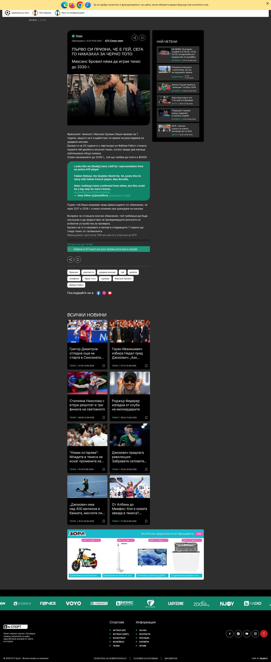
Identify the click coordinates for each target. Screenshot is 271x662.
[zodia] (198, 603)
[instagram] (255, 633)
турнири (105, 278)
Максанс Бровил (123, 278)
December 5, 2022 (119, 195)
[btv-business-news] (122, 603)
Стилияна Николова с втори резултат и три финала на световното (87, 405)
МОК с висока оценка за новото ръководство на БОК (182, 128)
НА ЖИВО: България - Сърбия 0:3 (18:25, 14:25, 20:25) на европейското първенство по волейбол (184, 53)
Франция (73, 272)
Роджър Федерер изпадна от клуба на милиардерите (126, 405)
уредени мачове (107, 272)
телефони (74, 278)
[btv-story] (19, 603)
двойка (133, 272)
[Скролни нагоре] (264, 633)
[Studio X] (263, 658)
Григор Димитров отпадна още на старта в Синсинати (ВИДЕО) (85, 353)
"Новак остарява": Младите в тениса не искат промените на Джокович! (86, 457)
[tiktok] (238, 633)
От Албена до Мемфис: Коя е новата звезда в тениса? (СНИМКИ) (129, 509)
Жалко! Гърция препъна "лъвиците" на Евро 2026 (184, 85)
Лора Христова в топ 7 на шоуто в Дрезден (182, 98)
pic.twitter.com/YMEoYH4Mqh (92, 192)
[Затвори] (267, 3)
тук (199, 534)
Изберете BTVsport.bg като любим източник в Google (105, 249)
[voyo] (70, 603)
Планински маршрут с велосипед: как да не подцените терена (182, 69)
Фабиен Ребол (76, 285)
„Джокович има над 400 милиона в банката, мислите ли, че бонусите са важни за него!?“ (87, 509)
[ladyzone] (173, 603)
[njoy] (224, 603)
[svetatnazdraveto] (147, 603)
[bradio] (250, 603)
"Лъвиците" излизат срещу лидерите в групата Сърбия (181, 113)
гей (122, 272)
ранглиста (89, 272)
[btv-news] (96, 603)
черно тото (90, 278)
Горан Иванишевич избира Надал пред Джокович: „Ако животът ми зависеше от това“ (129, 353)
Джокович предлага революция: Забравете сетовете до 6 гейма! (128, 457)
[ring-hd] (45, 603)
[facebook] (229, 633)
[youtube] (247, 633)
